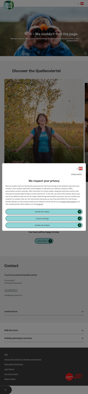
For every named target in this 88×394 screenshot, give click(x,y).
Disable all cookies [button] (42, 225)
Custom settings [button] (42, 218)
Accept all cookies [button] (42, 212)
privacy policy (76, 174)
